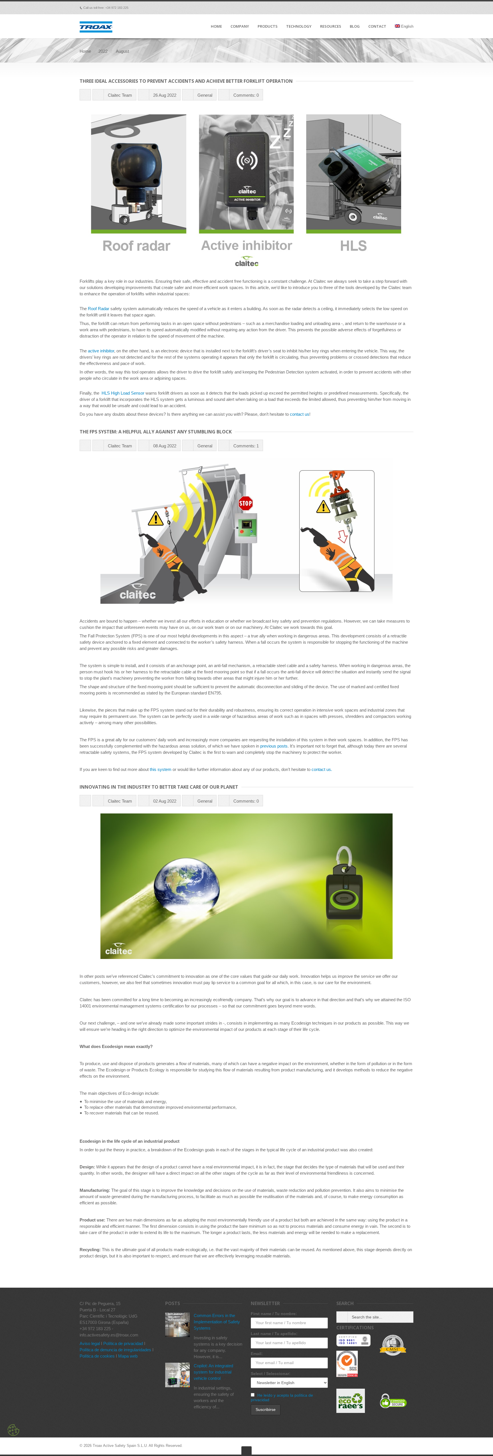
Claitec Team (120, 95)
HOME (216, 26)
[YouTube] (402, 8)
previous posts (274, 746)
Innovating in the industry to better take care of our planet (159, 787)
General (204, 95)
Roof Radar (98, 308)
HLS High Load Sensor (123, 393)
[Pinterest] (386, 8)
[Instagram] (410, 8)
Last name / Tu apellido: (274, 1333)
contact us (299, 414)
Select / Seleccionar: (270, 1373)
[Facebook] (362, 8)
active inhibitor (101, 350)
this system (160, 769)
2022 (103, 51)
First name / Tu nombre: (274, 1313)
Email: (257, 1353)
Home (85, 51)
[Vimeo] (370, 8)
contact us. (322, 769)
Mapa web (128, 1356)
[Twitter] (378, 8)
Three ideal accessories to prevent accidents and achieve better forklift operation (186, 81)
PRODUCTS (268, 26)
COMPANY (240, 26)
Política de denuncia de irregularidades (115, 1349)
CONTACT (377, 26)
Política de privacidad (123, 1343)
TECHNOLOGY (299, 26)
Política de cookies (97, 1356)
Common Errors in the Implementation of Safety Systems (217, 1321)
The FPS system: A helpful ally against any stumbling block (156, 432)
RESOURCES (330, 26)
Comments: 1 (246, 445)
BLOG (355, 26)
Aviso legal (90, 1343)
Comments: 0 (246, 95)
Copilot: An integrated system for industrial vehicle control (213, 1372)
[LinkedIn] (394, 8)
